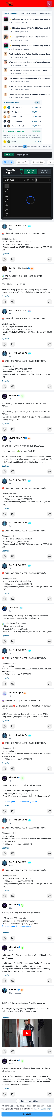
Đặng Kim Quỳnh (18, 126)
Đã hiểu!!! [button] (27, 1114)
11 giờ (11, 950)
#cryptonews (21, 801)
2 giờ (10, 356)
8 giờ (10, 781)
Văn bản (23, 162)
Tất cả (9, 162)
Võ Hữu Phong (17, 112)
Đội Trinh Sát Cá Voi (18, 226)
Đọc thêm (5, 254)
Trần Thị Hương (17, 107)
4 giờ (10, 526)
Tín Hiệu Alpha (16, 692)
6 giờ (10, 611)
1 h (10, 314)
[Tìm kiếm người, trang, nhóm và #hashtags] (49, 4)
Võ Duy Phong (17, 121)
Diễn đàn (20, 147)
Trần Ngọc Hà (17, 117)
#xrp (29, 926)
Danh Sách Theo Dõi (44, 171)
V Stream (13, 990)
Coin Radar (14, 608)
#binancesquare (8, 801)
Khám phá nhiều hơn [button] (42, 1109)
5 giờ (10, 568)
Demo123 (14, 142)
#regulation (32, 801)
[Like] (27, 260)
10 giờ (11, 866)
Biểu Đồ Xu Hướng (30, 171)
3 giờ (10, 483)
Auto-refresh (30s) (33, 147)
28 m (11, 271)
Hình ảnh (39, 162)
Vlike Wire (13, 395)
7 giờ (10, 738)
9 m (10, 229)
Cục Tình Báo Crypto (18, 268)
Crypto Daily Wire (17, 438)
